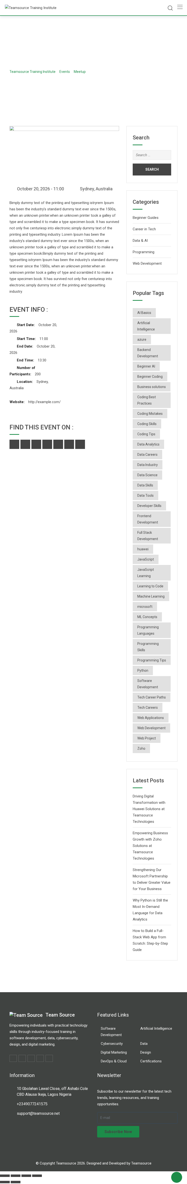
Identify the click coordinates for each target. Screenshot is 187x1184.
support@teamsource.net (38, 1113)
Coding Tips (146, 434)
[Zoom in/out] (5, 1175)
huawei (143, 549)
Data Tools (145, 495)
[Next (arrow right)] (15, 1182)
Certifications (151, 1061)
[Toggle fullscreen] (15, 1175)
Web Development (147, 263)
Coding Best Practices (146, 400)
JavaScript (145, 559)
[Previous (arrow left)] (5, 1182)
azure (141, 339)
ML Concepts (147, 617)
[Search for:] (152, 155)
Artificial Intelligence (146, 326)
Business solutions (151, 387)
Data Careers (147, 454)
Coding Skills (147, 424)
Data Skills (145, 485)
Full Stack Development (147, 536)
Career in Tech (144, 229)
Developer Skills (149, 506)
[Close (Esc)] (37, 1175)
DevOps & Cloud (114, 1061)
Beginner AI (146, 366)
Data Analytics (148, 444)
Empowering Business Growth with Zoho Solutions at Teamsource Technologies (150, 846)
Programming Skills (148, 647)
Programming (143, 252)
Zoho (141, 748)
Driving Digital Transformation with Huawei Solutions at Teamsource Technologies (149, 809)
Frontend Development (147, 519)
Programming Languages (148, 630)
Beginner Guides (146, 217)
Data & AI (140, 240)
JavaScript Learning (145, 573)
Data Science (147, 475)
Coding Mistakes (150, 414)
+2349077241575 (32, 1104)
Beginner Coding (150, 376)
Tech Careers (147, 707)
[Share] (26, 1175)
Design (145, 1052)
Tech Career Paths (151, 697)
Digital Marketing (114, 1052)
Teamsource (141, 1163)
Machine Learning (151, 596)
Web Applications (150, 718)
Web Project (146, 738)
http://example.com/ (44, 402)
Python (142, 670)
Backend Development (147, 353)
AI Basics (144, 313)
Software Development (147, 684)
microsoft (144, 607)
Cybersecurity (112, 1043)
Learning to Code (150, 586)
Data (144, 1043)
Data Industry (147, 465)
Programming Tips (151, 660)
